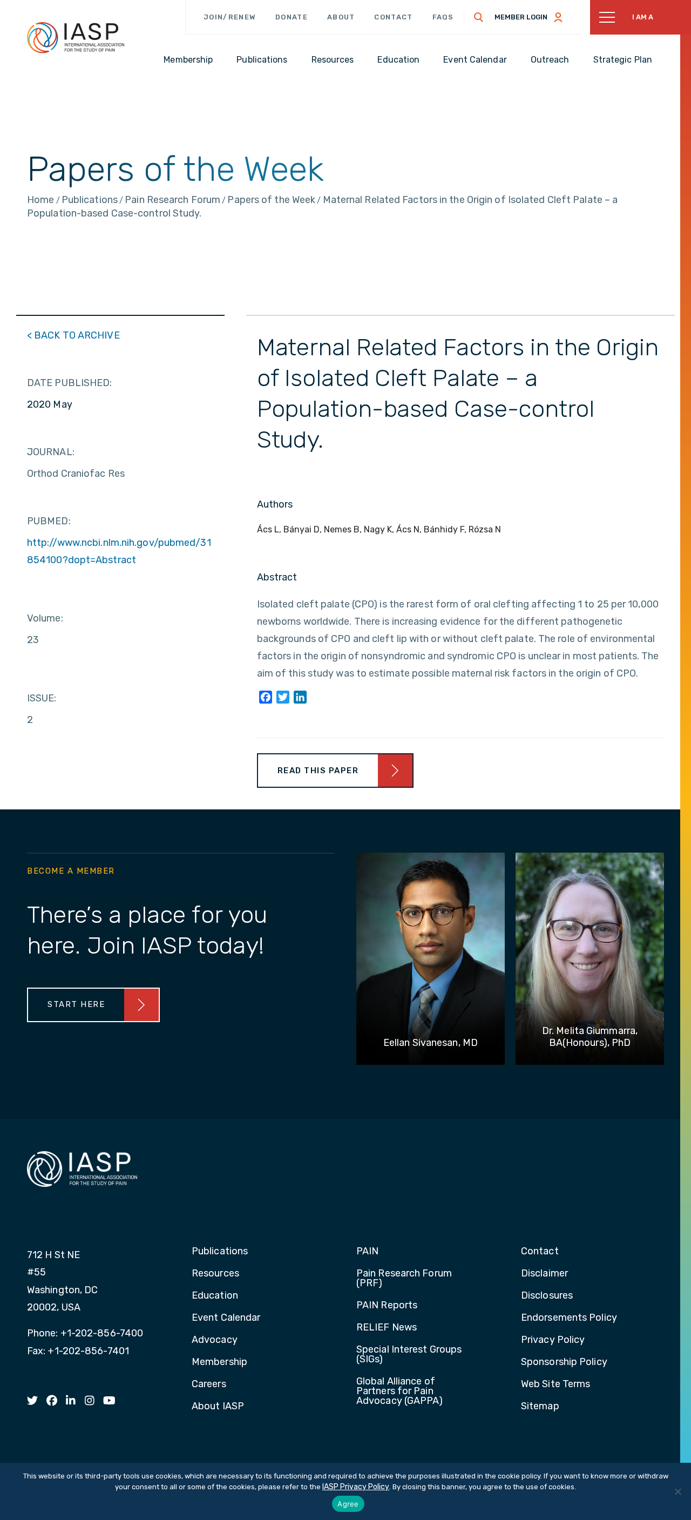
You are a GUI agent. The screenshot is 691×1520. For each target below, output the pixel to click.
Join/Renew (230, 17)
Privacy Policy (553, 1340)
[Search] (479, 17)
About (341, 17)
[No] (677, 1491)
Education (215, 1296)
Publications (220, 1251)
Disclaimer (544, 1273)
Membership (219, 1362)
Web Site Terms (555, 1384)
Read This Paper (318, 770)
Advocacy (215, 1340)
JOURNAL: (50, 452)
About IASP (218, 1406)
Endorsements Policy (569, 1318)
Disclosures (547, 1296)
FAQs (443, 17)
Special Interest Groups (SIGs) (409, 1355)
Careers (209, 1384)
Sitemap (540, 1406)
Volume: (45, 618)
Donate (291, 17)
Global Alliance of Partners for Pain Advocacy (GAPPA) (399, 1391)
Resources (215, 1273)
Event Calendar (226, 1318)
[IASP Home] (75, 37)
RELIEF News (386, 1327)
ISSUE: (42, 698)
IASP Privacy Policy (355, 1486)
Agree (347, 1503)
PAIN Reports (386, 1305)
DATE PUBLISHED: (69, 383)
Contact (393, 17)
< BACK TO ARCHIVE (73, 335)
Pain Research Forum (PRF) (404, 1278)
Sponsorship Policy (564, 1362)
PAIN (367, 1251)
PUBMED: (49, 521)
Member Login (520, 17)
